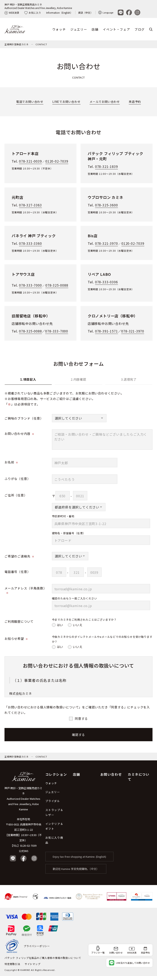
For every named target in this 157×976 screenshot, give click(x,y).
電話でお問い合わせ (29, 102)
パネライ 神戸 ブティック (34, 235)
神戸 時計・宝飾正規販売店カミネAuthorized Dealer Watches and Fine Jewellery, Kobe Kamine (38, 6)
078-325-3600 (106, 205)
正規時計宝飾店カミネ (16, 44)
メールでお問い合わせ (105, 102)
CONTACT (41, 44)
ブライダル (52, 801)
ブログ (140, 29)
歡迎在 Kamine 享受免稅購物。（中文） (76, 869)
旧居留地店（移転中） (31, 315)
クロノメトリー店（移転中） (113, 315)
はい (60, 625)
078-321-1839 (106, 166)
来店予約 (135, 102)
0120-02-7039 (56, 161)
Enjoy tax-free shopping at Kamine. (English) (79, 857)
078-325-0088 (56, 285)
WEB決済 (14, 12)
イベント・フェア (116, 29)
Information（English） (59, 12)
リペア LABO (99, 274)
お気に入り (35, 12)
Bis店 (93, 235)
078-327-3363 (30, 205)
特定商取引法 (12, 964)
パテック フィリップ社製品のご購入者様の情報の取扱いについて (42, 957)
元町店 (17, 197)
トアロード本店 (25, 153)
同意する (81, 718)
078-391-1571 (106, 331)
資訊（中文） (85, 12)
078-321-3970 (106, 243)
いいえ (77, 625)
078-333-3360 (30, 243)
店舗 (95, 29)
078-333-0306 (106, 281)
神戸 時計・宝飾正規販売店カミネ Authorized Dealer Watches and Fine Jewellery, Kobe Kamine (23, 798)
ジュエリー (78, 29)
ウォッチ (59, 29)
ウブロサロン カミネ (105, 197)
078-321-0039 (30, 161)
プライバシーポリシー (37, 946)
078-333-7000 (30, 285)
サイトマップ (32, 964)
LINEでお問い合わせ (66, 102)
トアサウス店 (23, 274)
